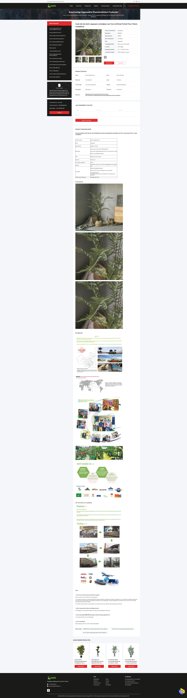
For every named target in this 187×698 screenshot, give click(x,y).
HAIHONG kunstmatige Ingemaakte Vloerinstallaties (95, 629)
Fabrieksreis (96, 681)
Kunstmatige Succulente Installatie (57, 64)
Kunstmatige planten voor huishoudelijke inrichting (55, 29)
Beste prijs (109, 63)
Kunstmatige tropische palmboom (57, 35)
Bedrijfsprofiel (96, 679)
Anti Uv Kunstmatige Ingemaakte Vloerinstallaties (94, 632)
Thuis (64, 15)
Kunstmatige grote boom (55, 32)
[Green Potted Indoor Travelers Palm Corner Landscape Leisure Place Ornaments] (88, 42)
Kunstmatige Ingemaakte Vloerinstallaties (77, 15)
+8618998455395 (62, 105)
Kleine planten (52, 48)
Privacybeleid (108, 684)
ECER (128, 696)
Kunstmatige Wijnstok (54, 67)
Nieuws (107, 679)
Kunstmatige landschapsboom (56, 38)
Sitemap (107, 683)
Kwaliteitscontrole (97, 683)
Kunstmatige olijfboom (54, 77)
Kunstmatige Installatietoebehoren (57, 73)
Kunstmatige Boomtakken (55, 44)
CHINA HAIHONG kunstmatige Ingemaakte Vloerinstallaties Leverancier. (72, 696)
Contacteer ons (97, 684)
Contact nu (120, 63)
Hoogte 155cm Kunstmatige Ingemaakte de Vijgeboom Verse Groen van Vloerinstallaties (81, 661)
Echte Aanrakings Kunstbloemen (57, 61)
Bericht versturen (86, 120)
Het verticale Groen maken (55, 58)
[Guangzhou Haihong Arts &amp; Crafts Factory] (52, 5)
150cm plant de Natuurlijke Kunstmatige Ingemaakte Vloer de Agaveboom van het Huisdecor (97, 661)
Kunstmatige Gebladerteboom (56, 41)
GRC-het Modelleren (54, 70)
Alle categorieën (128, 684)
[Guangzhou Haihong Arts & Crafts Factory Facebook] (134, 1)
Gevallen (107, 681)
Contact (59, 112)
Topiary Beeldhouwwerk (55, 51)
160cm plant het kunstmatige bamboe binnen (122, 629)
